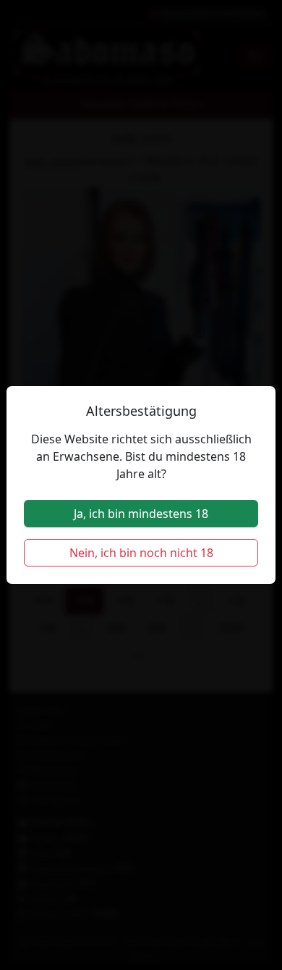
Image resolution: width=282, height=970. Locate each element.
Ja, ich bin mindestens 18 (141, 514)
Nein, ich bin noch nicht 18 (141, 553)
